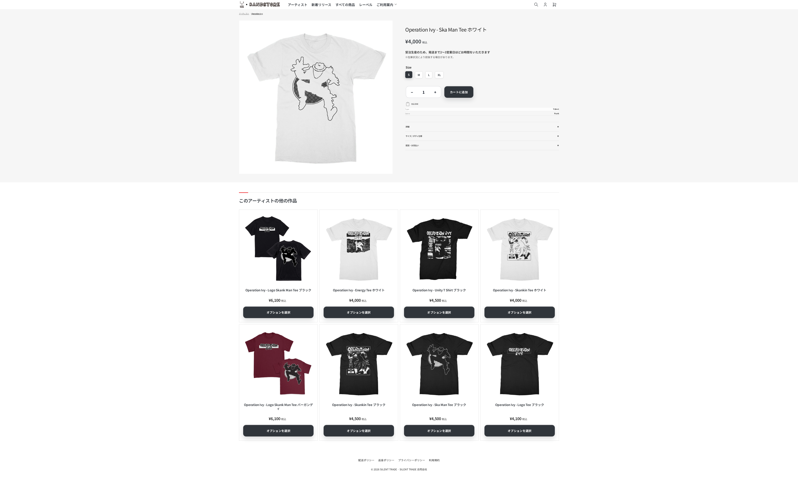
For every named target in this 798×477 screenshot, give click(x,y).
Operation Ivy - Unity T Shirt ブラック (439, 290)
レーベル (365, 4)
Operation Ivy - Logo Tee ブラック (519, 404)
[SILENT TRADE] (260, 4)
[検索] (536, 4)
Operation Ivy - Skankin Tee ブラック (358, 404)
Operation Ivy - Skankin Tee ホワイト (519, 290)
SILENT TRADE (388, 469)
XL (439, 75)
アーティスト (297, 4)
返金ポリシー (386, 460)
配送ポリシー (366, 460)
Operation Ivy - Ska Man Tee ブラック (439, 404)
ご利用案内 (385, 4)
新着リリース (321, 4)
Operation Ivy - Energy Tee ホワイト (359, 290)
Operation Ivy (257, 14)
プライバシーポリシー (411, 460)
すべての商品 (345, 4)
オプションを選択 (278, 312)
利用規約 (434, 460)
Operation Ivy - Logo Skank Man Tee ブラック (278, 290)
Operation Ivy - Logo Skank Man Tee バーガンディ (278, 406)
